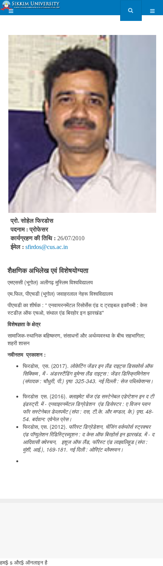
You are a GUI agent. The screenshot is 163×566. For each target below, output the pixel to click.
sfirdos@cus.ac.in (46, 247)
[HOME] (30, 5)
